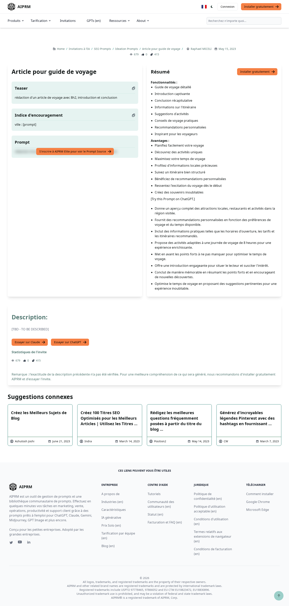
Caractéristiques (113, 509)
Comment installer (260, 494)
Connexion (228, 6)
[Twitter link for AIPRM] (11, 543)
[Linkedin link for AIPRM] (29, 543)
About (141, 21)
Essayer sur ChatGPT (67, 342)
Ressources (117, 21)
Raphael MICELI (201, 49)
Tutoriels (154, 494)
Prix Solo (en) (111, 525)
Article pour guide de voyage (161, 49)
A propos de (110, 494)
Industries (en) (112, 502)
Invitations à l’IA (80, 49)
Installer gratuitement (258, 6)
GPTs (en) (94, 21)
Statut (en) (155, 514)
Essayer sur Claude (27, 342)
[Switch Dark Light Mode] (212, 6)
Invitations (68, 21)
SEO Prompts (103, 49)
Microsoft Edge (257, 509)
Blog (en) (108, 546)
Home (61, 49)
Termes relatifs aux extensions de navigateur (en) (212, 536)
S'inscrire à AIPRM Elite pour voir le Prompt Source (72, 151)
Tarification (39, 21)
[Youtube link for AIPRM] (20, 543)
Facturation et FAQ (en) (165, 522)
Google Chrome (258, 502)
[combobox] (244, 21)
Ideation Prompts (127, 49)
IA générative (111, 517)
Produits (14, 21)
